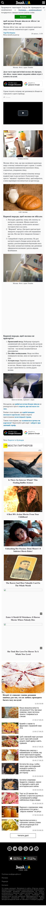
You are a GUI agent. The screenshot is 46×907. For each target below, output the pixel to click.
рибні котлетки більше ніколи (27, 404)
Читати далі (23, 835)
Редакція (5, 881)
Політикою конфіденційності (30, 10)
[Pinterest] (36, 848)
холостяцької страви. (23, 417)
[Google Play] (30, 858)
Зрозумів (23, 17)
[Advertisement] (23, 309)
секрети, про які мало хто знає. (21, 407)
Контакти (5, 885)
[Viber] (20, 848)
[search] (2, 2)
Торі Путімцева (9, 33)
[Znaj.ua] (23, 3)
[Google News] (25, 848)
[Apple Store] (16, 858)
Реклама (5, 878)
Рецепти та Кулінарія (16, 440)
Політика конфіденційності (11, 874)
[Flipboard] (31, 848)
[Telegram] (15, 848)
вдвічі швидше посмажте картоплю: (18, 413)
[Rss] (9, 848)
